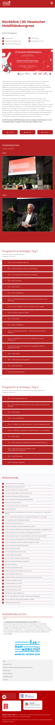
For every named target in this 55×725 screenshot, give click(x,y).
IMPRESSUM (15, 719)
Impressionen (9, 38)
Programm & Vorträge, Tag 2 (13, 43)
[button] (3, 173)
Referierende (35, 38)
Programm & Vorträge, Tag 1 (13, 41)
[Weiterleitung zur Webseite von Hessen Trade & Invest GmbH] (32, 705)
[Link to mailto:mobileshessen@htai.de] (4, 697)
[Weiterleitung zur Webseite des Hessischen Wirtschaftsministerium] (28, 696)
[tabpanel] (27, 640)
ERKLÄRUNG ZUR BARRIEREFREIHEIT (41, 719)
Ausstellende (35, 41)
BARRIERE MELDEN (8, 721)
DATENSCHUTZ (6, 719)
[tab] (27, 618)
